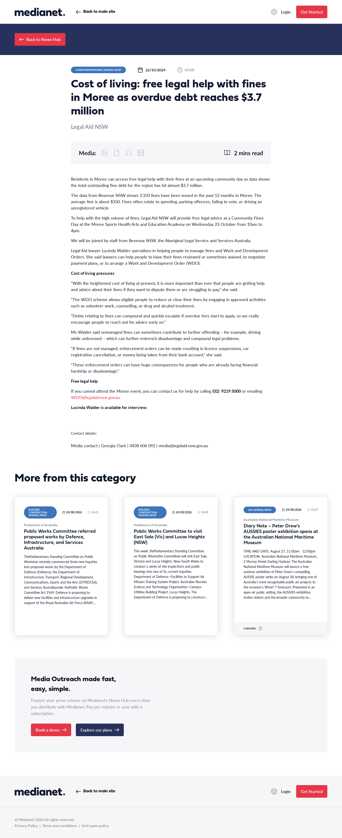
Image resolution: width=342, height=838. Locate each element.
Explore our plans (96, 730)
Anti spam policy (95, 825)
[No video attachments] (140, 153)
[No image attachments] (104, 153)
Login (286, 12)
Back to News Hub (43, 39)
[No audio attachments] (128, 153)
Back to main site (99, 12)
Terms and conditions (59, 825)
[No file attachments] (116, 153)
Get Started (312, 12)
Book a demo (48, 730)
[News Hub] (40, 12)
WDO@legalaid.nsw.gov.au (95, 397)
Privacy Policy (26, 825)
